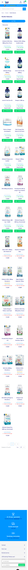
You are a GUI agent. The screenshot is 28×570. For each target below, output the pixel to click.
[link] (9, 444)
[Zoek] (24, 9)
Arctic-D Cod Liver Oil (7, 100)
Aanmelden (21, 565)
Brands (7, 12)
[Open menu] (2, 2)
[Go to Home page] (7, 2)
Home (3, 12)
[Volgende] (17, 444)
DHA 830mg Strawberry (7, 188)
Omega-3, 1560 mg (19, 100)
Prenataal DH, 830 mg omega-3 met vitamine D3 (19, 190)
